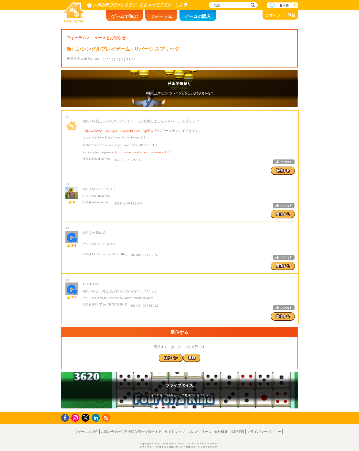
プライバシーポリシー (264, 431)
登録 (292, 15)
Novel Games (74, 10)
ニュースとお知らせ (108, 37)
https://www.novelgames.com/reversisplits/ (118, 130)
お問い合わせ (111, 431)
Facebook (66, 417)
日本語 (284, 5)
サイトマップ (174, 431)
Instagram (76, 417)
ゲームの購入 (198, 16)
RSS (106, 418)
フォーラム (161, 16)
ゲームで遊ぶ (124, 16)
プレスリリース (199, 431)
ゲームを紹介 (88, 431)
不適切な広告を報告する (143, 431)
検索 (252, 5)
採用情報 (237, 431)
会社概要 (221, 431)
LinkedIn (97, 418)
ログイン (273, 15)
